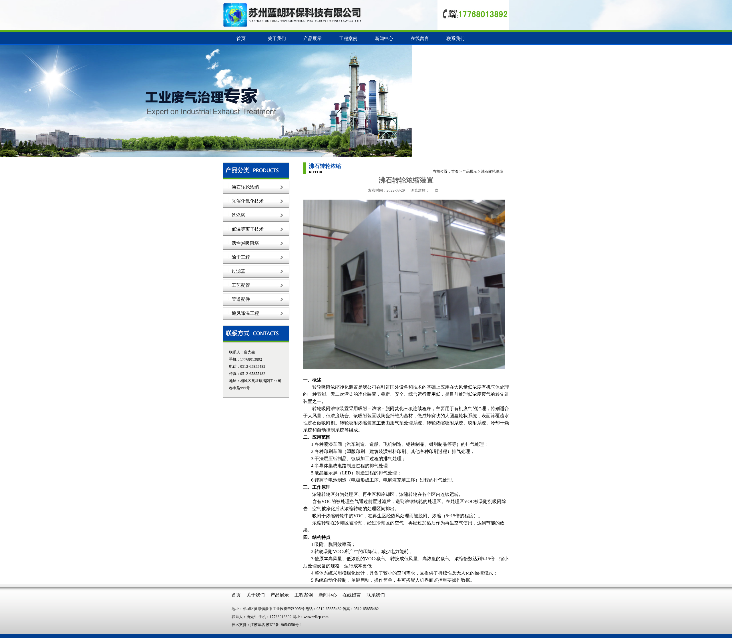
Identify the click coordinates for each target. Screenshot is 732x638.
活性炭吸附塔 (245, 243)
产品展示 (312, 38)
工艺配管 (241, 285)
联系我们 (455, 38)
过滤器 (238, 271)
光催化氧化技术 (248, 201)
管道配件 (241, 299)
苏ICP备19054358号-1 (284, 625)
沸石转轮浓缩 (245, 187)
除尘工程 (241, 257)
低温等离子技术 (248, 229)
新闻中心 (384, 38)
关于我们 (277, 38)
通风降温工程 (245, 313)
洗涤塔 (238, 215)
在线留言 (420, 38)
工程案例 (348, 38)
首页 (241, 38)
